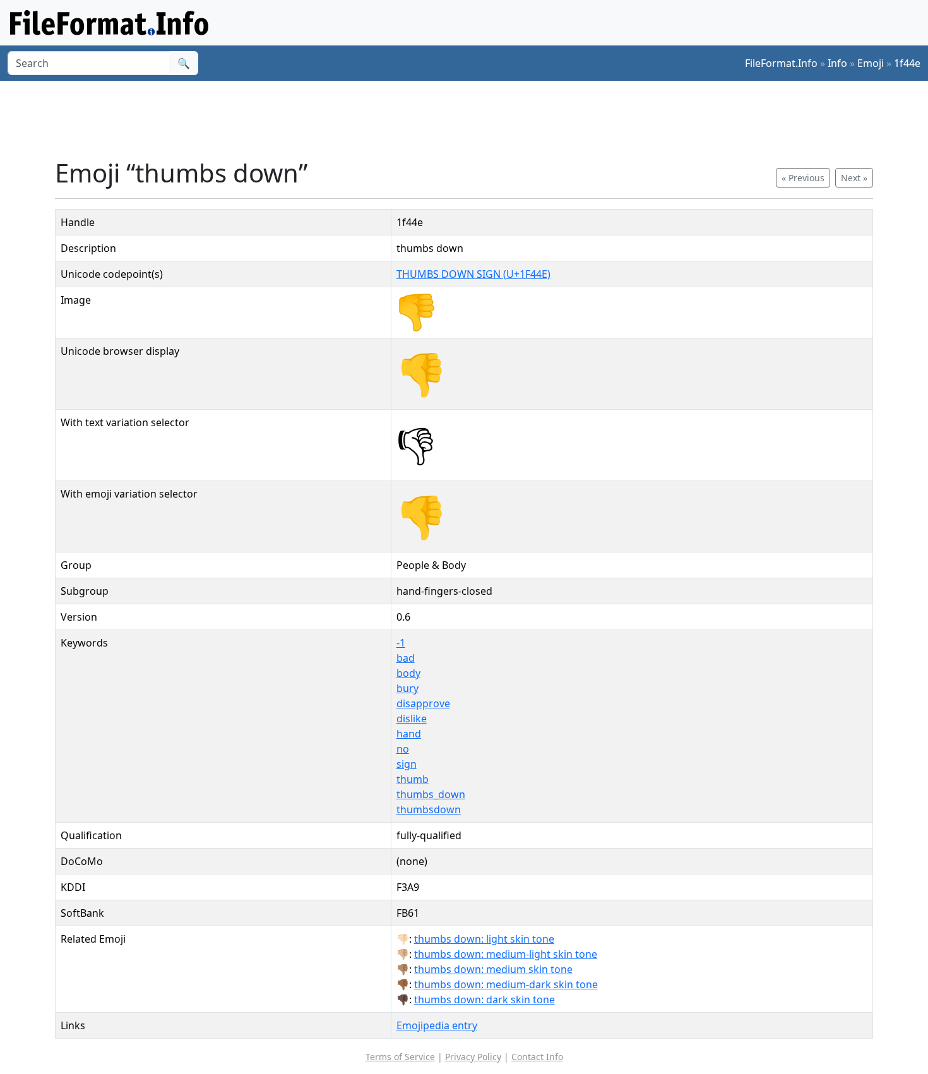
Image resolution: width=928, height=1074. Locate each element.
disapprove (423, 703)
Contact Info (537, 1057)
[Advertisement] (471, 119)
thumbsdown (428, 809)
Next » (854, 178)
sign (406, 764)
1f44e (907, 63)
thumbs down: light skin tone (484, 939)
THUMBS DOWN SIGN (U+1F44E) (473, 274)
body (408, 673)
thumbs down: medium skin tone (493, 969)
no (402, 749)
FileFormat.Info (781, 63)
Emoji (870, 63)
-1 (400, 643)
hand (408, 734)
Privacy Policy (473, 1057)
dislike (411, 718)
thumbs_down (430, 794)
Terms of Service (400, 1057)
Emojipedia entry (436, 1025)
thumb (412, 779)
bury (407, 688)
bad (405, 658)
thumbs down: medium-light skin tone (505, 954)
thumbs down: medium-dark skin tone (506, 984)
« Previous (803, 178)
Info (837, 63)
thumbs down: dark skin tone (484, 999)
